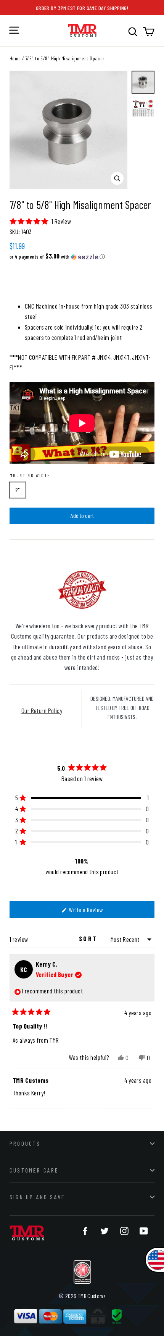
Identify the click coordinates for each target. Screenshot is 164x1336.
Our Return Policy (41, 710)
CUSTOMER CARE (34, 1170)
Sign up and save (37, 1196)
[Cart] (148, 31)
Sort (89, 938)
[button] (40, 220)
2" (17, 489)
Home (15, 58)
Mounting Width (30, 475)
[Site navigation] (14, 30)
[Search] (132, 31)
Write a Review (95, 912)
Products (25, 1143)
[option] (68, 130)
